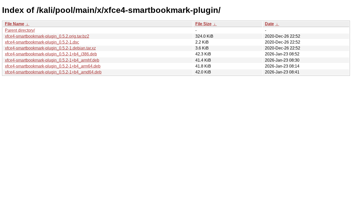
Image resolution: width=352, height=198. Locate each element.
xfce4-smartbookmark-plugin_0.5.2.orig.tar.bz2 (47, 36)
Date (269, 24)
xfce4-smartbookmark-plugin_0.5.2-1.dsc (42, 42)
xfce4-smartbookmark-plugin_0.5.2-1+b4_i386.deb (51, 54)
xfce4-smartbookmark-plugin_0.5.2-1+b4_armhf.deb (52, 60)
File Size (203, 24)
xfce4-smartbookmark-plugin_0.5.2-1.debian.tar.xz (50, 48)
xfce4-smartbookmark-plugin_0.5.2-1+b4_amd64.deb (53, 72)
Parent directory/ (20, 30)
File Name (14, 24)
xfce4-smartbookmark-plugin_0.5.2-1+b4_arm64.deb (52, 66)
